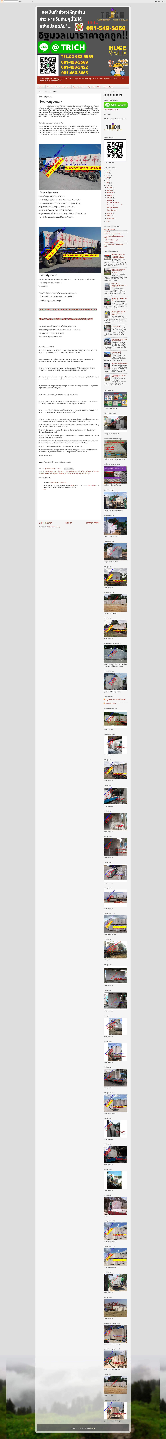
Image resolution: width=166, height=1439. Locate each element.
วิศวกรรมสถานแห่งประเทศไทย (112, 234)
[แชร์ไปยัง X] (69, 469)
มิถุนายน (110, 195)
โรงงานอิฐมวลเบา (87, 471)
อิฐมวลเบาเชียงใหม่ (112, 207)
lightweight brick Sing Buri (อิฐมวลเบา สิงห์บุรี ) (119, 339)
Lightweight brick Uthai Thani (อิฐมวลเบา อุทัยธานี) (118, 270)
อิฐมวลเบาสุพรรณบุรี (113, 202)
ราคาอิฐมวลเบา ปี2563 (75, 471)
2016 (107, 173)
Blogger (92, 1428)
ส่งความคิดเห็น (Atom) (53, 527)
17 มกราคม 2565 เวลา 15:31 (58, 482)
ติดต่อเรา (50, 87)
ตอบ (45, 489)
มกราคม (109, 187)
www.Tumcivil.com (109, 229)
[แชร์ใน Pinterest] (73, 469)
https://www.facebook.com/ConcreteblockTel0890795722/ (68, 309)
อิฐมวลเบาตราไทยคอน (63, 87)
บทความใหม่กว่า (45, 523)
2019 (107, 180)
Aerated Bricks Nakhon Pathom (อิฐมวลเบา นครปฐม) (118, 313)
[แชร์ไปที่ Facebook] (71, 469)
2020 (107, 183)
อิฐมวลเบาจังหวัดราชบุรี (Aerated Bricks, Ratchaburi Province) (118, 256)
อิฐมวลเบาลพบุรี (116, 352)
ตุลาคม (109, 216)
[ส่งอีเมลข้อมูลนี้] (65, 469)
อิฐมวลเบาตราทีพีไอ (94, 87)
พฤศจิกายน (110, 218)
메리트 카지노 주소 (93, 485)
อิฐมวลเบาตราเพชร (79, 87)
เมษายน (109, 190)
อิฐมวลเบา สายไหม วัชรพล (119, 363)
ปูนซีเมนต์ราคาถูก (109, 242)
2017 (107, 175)
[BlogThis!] (67, 469)
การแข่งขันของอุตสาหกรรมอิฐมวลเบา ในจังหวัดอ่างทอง (119, 285)
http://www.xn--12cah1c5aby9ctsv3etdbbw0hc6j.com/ (66, 319)
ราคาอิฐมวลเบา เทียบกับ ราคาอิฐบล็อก (119, 376)
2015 (107, 170)
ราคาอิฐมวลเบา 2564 (61, 471)
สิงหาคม (109, 200)
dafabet (72, 485)
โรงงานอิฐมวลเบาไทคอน (56, 473)
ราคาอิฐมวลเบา (49, 471)
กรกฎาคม (110, 198)
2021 (107, 185)
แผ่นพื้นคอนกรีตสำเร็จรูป (111, 240)
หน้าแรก (41, 87)
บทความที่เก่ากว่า (92, 523)
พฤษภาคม (110, 192)
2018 (107, 178)
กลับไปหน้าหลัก (108, 87)
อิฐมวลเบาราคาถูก (84, 473)
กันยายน (109, 213)
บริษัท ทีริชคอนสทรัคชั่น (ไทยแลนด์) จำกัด (116, 700)
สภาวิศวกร (107, 231)
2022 (107, 221)
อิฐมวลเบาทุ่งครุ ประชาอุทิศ (115, 205)
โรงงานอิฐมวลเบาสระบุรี (71, 473)
